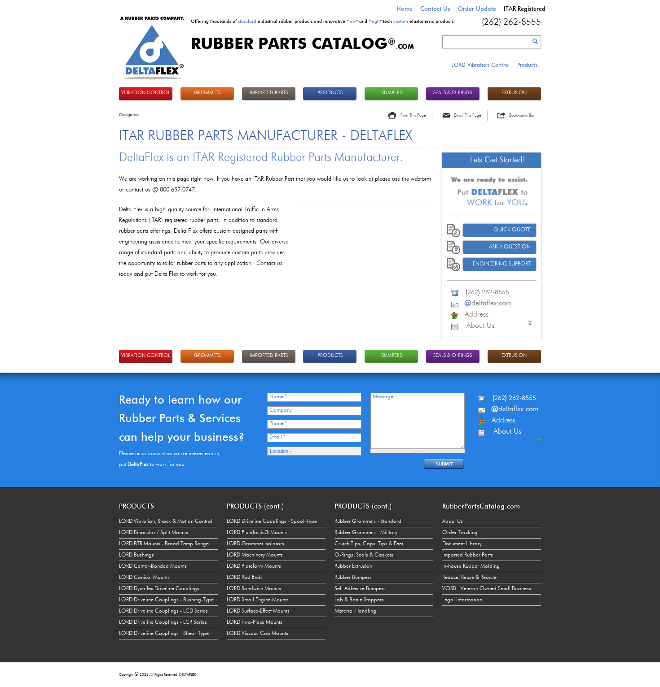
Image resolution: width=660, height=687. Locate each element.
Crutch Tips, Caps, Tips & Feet (368, 544)
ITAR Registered (525, 8)
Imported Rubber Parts (467, 555)
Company (280, 410)
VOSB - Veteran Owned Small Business (486, 588)
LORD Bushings (136, 555)
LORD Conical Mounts (144, 577)
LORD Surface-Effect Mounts (258, 611)
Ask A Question (510, 247)
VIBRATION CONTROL (145, 93)
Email (277, 437)
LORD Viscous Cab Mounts (257, 633)
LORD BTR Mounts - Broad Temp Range (164, 544)
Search (535, 41)
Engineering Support (502, 264)
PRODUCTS (330, 93)
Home (404, 8)
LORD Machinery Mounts (255, 555)
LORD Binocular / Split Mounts (153, 532)
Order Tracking (460, 532)
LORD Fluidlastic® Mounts (257, 532)
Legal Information (462, 600)
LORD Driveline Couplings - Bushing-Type (166, 600)
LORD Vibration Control (480, 64)
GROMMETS (207, 93)
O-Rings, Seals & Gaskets (363, 555)
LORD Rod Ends (245, 577)
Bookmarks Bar (522, 115)
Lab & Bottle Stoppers (359, 600)
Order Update (477, 8)
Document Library (462, 544)
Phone (278, 423)
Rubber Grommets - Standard (367, 521)
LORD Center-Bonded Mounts (153, 566)
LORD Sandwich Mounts (254, 588)
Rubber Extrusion (353, 566)
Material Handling (355, 611)
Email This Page (467, 115)
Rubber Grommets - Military (365, 532)
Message (383, 397)
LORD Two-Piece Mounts (254, 622)
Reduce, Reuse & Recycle (469, 577)
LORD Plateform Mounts (254, 566)
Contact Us (435, 8)
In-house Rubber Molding (471, 566)
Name (278, 397)
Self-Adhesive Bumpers (360, 588)
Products (527, 64)
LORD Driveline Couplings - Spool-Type (272, 521)
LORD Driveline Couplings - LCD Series (163, 611)
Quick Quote (512, 230)
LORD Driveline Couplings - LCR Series (163, 622)
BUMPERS (391, 93)
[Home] (152, 80)
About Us (452, 521)
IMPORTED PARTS (269, 93)
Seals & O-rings (452, 93)
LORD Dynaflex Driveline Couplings (159, 588)
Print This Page (413, 115)
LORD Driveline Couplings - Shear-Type (164, 633)
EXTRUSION (514, 93)
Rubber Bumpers (353, 577)
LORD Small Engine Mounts (258, 600)
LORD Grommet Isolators (255, 544)
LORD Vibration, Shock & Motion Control (165, 521)
